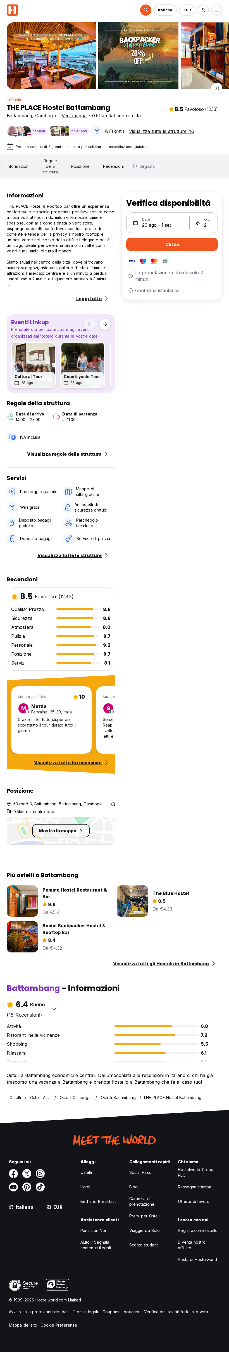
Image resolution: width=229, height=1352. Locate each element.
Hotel (85, 1186)
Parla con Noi (93, 1230)
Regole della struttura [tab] (50, 166)
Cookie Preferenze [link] (58, 1325)
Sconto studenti (144, 1245)
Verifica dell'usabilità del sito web (176, 1311)
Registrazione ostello (198, 1230)
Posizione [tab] (80, 166)
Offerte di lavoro (193, 1201)
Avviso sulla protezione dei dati (38, 1311)
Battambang (19, 115)
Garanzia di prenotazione (141, 1201)
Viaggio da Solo (144, 1230)
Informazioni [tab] (18, 166)
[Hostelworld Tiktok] (40, 1187)
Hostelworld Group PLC (195, 1172)
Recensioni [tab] (113, 166)
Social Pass (140, 1172)
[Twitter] (26, 1173)
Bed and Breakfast (98, 1201)
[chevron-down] (54, 1009)
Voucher (132, 1311)
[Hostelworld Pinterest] (26, 1187)
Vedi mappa (74, 115)
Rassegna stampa (194, 1186)
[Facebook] (13, 1173)
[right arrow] (105, 324)
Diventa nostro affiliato (191, 1245)
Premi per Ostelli (145, 1216)
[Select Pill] (145, 10)
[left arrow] (89, 324)
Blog (133, 1186)
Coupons (111, 1311)
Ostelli (86, 1172)
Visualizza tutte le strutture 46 (161, 131)
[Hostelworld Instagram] (40, 1173)
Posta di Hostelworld (197, 1259)
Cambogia (45, 115)
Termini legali (85, 1311)
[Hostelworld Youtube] (13, 1187)
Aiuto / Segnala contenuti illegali (95, 1245)
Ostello (15, 100)
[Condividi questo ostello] (216, 88)
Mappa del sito (23, 1325)
